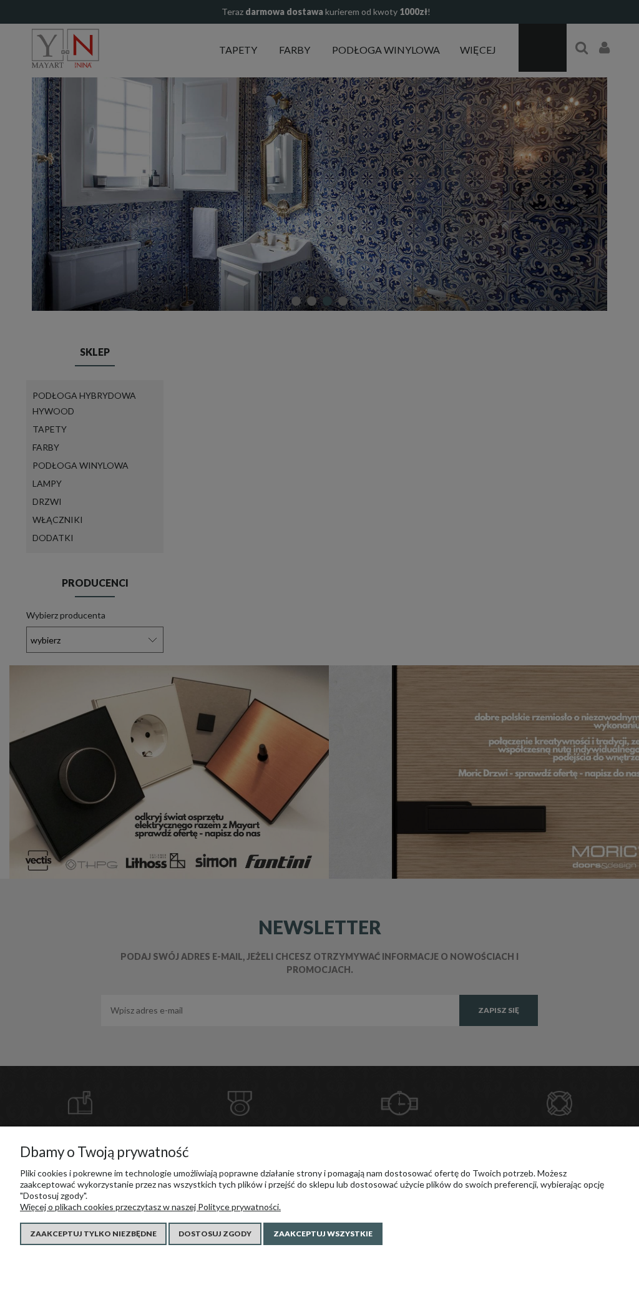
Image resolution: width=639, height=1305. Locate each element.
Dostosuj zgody (214, 1233)
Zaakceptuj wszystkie (323, 1233)
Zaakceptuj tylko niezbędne (93, 1233)
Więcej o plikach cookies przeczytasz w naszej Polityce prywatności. (150, 1206)
